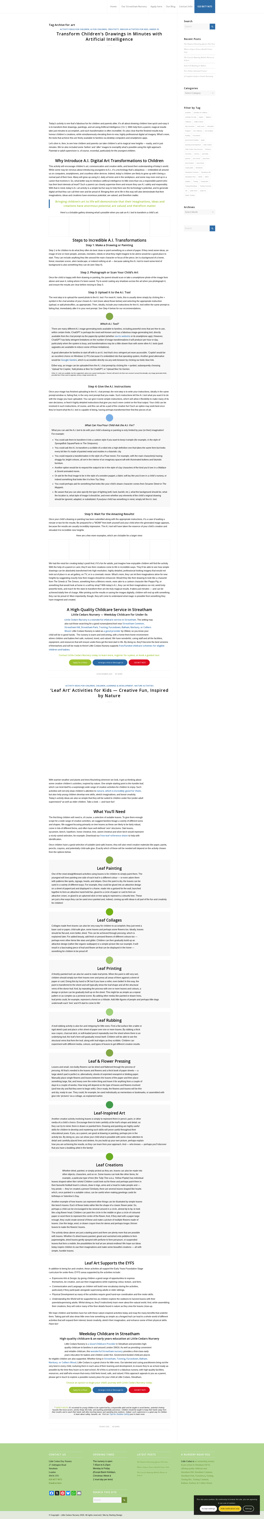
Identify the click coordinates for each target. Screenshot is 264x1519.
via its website (122, 336)
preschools (200, 163)
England (188, 131)
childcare (188, 122)
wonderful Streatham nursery (107, 1351)
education (210, 126)
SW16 (200, 177)
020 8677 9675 (55, 1479)
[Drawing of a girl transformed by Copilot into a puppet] (160, 549)
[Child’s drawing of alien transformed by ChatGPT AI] (119, 226)
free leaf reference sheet (114, 835)
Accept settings (208, 1508)
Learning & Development (119, 685)
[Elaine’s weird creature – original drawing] (59, 226)
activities (188, 112)
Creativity (113, 29)
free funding (209, 131)
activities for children (200, 112)
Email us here (55, 1483)
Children (100, 685)
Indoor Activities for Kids (134, 29)
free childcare (197, 131)
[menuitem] (113, 6)
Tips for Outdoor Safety (119, 1414)
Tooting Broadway (191, 186)
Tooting (195, 181)
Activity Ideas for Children (74, 29)
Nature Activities (143, 685)
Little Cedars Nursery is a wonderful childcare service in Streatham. (100, 619)
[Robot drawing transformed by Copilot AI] (79, 549)
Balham (208, 117)
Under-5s (154, 29)
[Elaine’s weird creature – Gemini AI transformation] (79, 226)
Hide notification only (230, 1508)
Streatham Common (192, 172)
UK (186, 191)
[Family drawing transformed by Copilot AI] (119, 549)
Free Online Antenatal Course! (195, 70)
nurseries (188, 154)
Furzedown (196, 135)
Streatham (199, 168)
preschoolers (189, 163)
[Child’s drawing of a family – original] (99, 549)
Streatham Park (190, 177)
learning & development (193, 145)
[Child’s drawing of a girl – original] (140, 549)
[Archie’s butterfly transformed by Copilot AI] (160, 226)
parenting (205, 154)
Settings (248, 1508)
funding (187, 135)
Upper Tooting (190, 195)
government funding (191, 140)
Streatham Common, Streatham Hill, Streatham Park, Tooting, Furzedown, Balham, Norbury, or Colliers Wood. (107, 627)
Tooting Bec (204, 181)
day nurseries (189, 126)
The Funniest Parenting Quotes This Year (199, 44)
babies (201, 117)
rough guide (189, 168)
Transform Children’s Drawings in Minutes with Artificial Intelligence (109, 36)
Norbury (208, 149)
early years (201, 126)
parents (187, 158)
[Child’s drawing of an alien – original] (99, 226)
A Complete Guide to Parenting (198, 76)
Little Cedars (207, 145)
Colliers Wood (198, 122)
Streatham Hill (205, 172)
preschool (206, 158)
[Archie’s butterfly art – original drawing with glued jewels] (140, 226)
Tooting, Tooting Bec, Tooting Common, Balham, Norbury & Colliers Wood (197, 1479)
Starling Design (115, 1515)
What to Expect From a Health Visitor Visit (153, 1467)
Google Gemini (69, 359)
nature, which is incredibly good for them (119, 790)
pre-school (196, 158)
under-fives (193, 191)
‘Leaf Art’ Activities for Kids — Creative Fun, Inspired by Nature (109, 692)
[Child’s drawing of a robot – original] (59, 549)
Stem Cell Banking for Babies (195, 65)
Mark (120, 674)
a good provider (112, 631)
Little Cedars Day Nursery (194, 149)
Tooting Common (205, 186)
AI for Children (98, 29)
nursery (196, 154)
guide (203, 140)
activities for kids (190, 117)
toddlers (188, 181)
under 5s (203, 191)
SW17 (207, 177)
